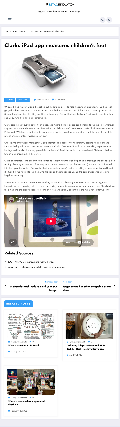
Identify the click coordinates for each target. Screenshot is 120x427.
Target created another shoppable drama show (87, 288)
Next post (67, 282)
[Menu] (9, 19)
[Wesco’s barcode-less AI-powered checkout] (31, 381)
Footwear (9, 99)
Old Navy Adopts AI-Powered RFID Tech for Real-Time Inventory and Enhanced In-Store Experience (86, 347)
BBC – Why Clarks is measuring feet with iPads (31, 261)
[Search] (103, 20)
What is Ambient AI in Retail (23, 345)
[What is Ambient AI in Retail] (31, 325)
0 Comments (60, 99)
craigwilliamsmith (19, 341)
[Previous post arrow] (5, 286)
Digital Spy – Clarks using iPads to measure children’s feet (36, 267)
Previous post (51, 282)
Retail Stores (23, 99)
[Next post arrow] (115, 286)
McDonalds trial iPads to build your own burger (34, 288)
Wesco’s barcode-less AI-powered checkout (26, 403)
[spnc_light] (109, 20)
